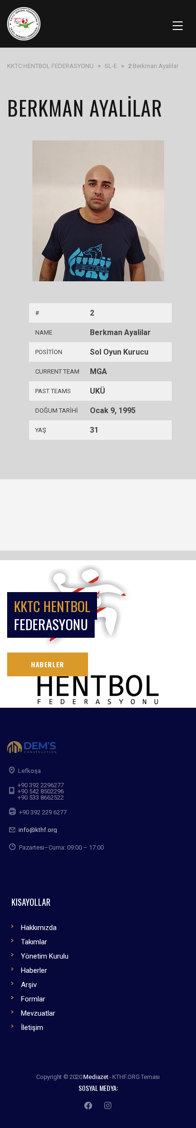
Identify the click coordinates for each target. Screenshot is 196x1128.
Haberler (34, 970)
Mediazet (95, 1076)
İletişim (32, 1027)
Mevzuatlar (38, 1013)
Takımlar (34, 942)
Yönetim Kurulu (45, 956)
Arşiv (29, 984)
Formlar (33, 999)
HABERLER (47, 664)
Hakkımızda (39, 927)
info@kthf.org (38, 829)
